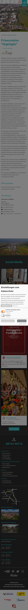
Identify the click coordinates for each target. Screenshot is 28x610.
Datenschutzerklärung (6, 306)
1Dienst (8, 313)
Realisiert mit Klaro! (22, 323)
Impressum (15, 306)
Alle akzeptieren (22, 321)
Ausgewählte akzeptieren (8, 321)
